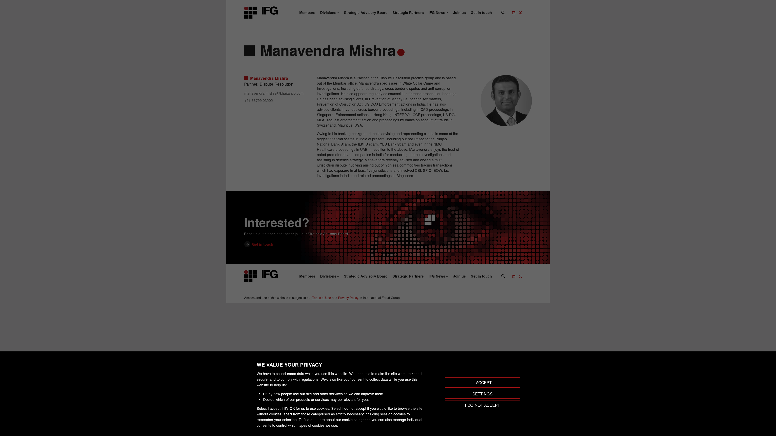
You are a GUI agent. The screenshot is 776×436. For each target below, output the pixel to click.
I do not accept (482, 405)
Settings (482, 394)
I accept (482, 382)
